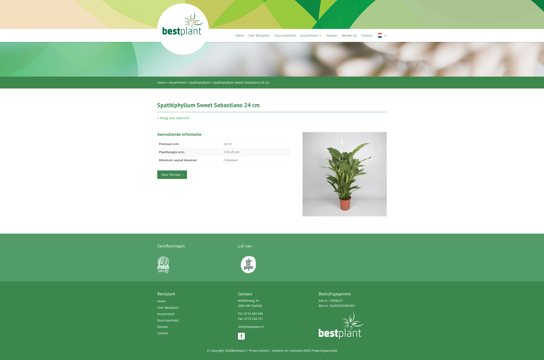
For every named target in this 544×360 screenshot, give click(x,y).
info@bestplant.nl (251, 327)
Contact (367, 35)
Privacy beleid (259, 351)
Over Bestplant (259, 35)
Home (239, 35)
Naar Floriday (171, 175)
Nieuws (331, 35)
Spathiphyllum (199, 82)
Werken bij (349, 35)
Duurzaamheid (285, 35)
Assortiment (308, 35)
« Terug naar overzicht (173, 118)
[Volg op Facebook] (241, 336)
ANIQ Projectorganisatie (320, 351)
